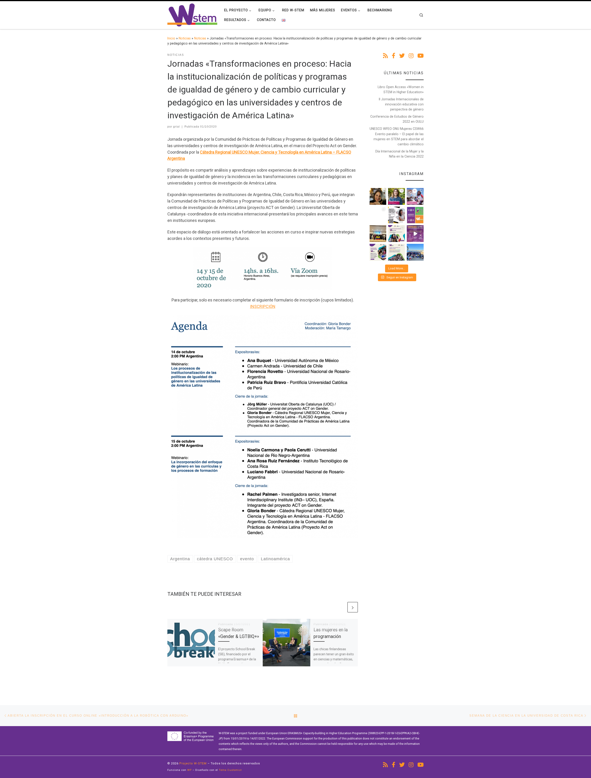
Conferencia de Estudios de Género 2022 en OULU (397, 119)
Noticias (185, 38)
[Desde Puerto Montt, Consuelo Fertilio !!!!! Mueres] (378, 215)
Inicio (171, 38)
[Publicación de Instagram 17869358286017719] (396, 215)
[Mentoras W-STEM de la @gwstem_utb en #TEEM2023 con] (378, 233)
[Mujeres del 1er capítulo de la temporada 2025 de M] (396, 196)
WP (189, 770)
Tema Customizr (230, 770)
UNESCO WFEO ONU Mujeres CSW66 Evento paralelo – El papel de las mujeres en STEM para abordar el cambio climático (397, 136)
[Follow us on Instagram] (411, 56)
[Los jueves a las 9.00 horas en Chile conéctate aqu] (415, 196)
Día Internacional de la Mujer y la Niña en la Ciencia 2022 (399, 153)
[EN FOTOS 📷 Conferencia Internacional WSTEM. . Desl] (396, 233)
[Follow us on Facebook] (393, 56)
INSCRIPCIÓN (262, 306)
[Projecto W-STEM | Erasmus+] (192, 14)
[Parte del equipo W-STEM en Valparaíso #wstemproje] (415, 252)
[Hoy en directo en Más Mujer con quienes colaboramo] (378, 196)
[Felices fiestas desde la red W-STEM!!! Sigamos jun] (415, 215)
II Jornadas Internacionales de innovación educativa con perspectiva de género (401, 104)
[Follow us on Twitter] (402, 56)
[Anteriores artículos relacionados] (341, 607)
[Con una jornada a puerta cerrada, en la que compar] (378, 252)
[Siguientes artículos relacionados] (352, 607)
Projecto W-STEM (193, 763)
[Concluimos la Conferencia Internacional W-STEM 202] (396, 252)
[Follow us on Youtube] (420, 56)
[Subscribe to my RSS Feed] (385, 56)
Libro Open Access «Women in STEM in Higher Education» (401, 89)
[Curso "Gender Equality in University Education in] (415, 233)
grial (176, 126)
